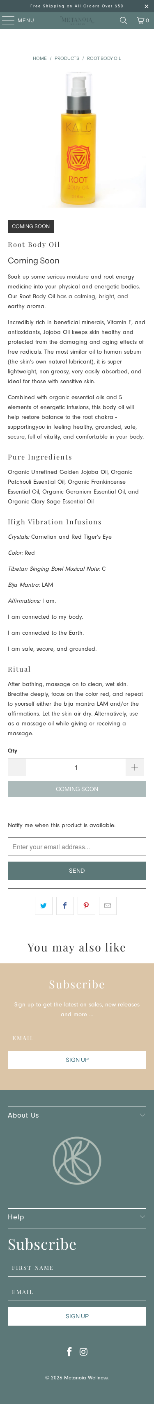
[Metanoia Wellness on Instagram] (84, 1354)
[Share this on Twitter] (44, 906)
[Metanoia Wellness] (77, 20)
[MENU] (4, 20)
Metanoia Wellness (86, 1378)
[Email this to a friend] (108, 906)
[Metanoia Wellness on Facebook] (69, 1354)
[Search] (123, 20)
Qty (12, 750)
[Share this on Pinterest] (86, 906)
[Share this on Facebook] (65, 906)
